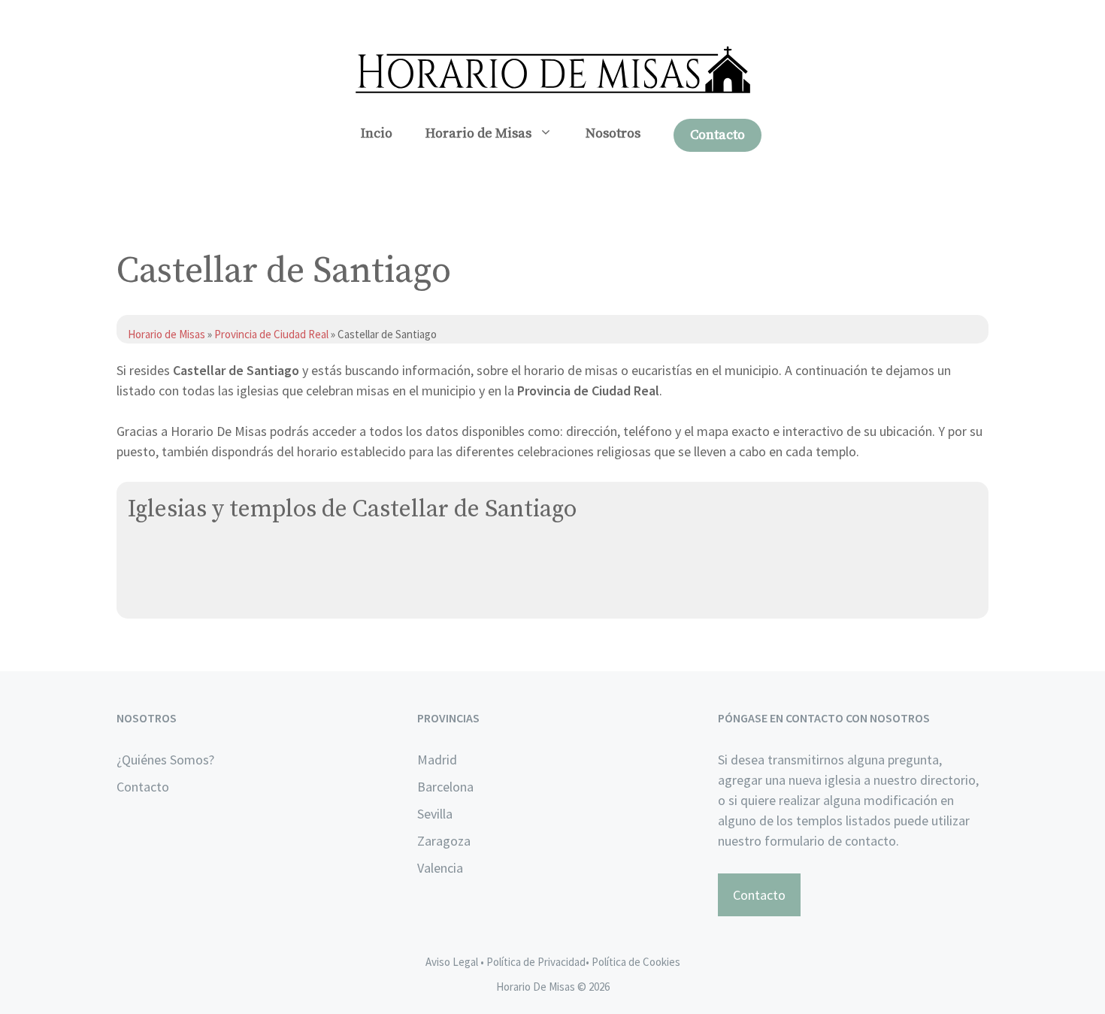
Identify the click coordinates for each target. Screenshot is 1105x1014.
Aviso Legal (451, 962)
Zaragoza (444, 840)
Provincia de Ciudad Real (271, 334)
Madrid (437, 759)
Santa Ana (157, 559)
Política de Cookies (636, 962)
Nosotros (613, 133)
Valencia (440, 867)
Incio (376, 133)
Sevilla (435, 813)
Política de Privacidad (536, 962)
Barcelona (445, 786)
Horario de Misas (478, 133)
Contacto (717, 135)
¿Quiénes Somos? (165, 759)
